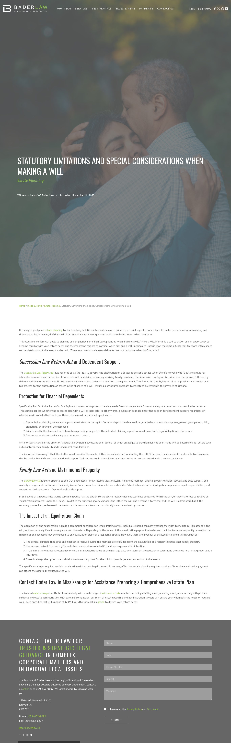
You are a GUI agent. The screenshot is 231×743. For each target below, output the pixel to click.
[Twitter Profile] (218, 9)
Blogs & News (34, 305)
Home (22, 305)
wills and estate (111, 593)
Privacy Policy (134, 709)
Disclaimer (153, 709)
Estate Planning (30, 180)
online (100, 602)
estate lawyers (41, 593)
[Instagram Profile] (222, 9)
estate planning (53, 330)
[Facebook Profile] (215, 9)
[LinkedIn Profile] (226, 9)
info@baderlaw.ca (29, 727)
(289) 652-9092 (37, 716)
